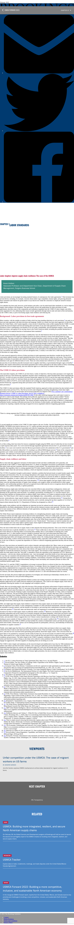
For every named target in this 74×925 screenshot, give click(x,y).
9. (4, 694)
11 (61, 497)
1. (4, 660)
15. (5, 725)
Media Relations (9, 919)
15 (44, 611)
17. (5, 732)
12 (52, 501)
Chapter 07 (65, 10)
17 (20, 624)
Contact (6, 917)
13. (5, 713)
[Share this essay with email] (39, 73)
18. (5, 736)
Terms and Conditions (10, 921)
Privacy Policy (8, 922)
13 (34, 529)
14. (5, 720)
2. (4, 662)
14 (12, 609)
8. (4, 687)
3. (4, 666)
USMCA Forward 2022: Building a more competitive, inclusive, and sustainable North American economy (32, 888)
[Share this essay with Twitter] (39, 131)
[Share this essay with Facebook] (39, 202)
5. (4, 671)
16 (57, 618)
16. (5, 730)
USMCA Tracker (12, 859)
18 (73, 633)
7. (4, 676)
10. (5, 701)
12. (5, 708)
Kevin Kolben (8, 283)
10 (38, 480)
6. (4, 674)
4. (4, 669)
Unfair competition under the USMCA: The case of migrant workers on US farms (36, 759)
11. (5, 704)
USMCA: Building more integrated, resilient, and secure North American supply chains (34, 828)
